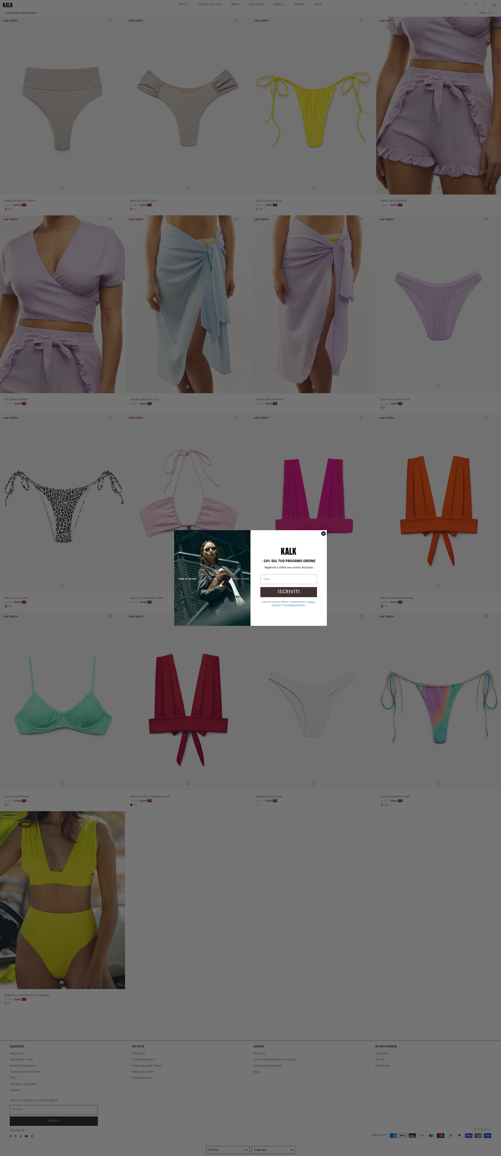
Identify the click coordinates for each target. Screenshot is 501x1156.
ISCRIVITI (289, 592)
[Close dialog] (323, 533)
